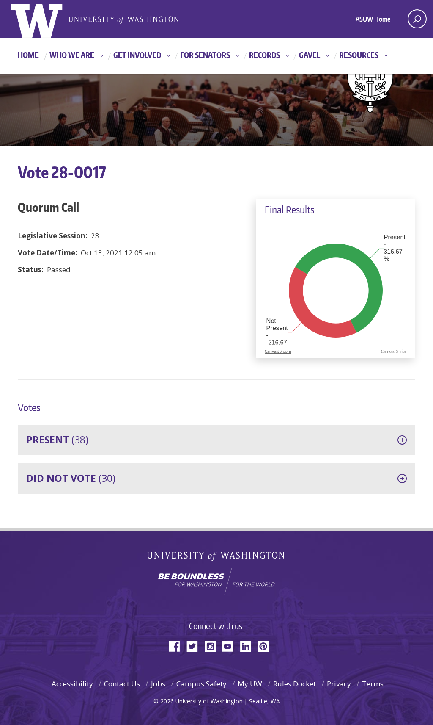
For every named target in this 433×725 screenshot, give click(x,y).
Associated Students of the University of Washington (123, 19)
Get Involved (137, 55)
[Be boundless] (216, 581)
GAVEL (309, 55)
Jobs (158, 684)
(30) (70, 478)
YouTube (231, 645)
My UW (250, 684)
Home (28, 55)
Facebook (177, 645)
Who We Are (71, 55)
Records (264, 55)
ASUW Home (373, 19)
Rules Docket (294, 684)
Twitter (195, 645)
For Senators (205, 55)
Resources (358, 55)
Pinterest (266, 645)
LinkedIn (249, 645)
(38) (57, 439)
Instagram (213, 645)
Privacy (339, 684)
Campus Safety (201, 684)
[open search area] (417, 18)
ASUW (45, 19)
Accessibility (72, 684)
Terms (373, 684)
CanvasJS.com (278, 351)
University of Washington (217, 558)
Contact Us (122, 684)
